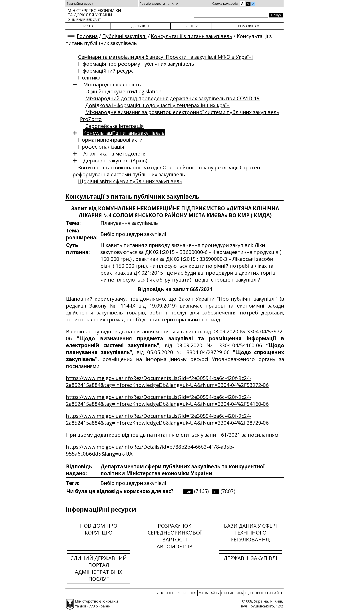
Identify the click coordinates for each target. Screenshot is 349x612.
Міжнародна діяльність (112, 84)
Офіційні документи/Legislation (123, 91)
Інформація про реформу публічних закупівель (136, 63)
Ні (215, 492)
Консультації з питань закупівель (191, 36)
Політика (89, 77)
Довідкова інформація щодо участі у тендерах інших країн (157, 105)
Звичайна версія (80, 3)
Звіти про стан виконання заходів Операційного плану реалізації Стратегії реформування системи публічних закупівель (167, 171)
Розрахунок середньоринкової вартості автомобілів (175, 536)
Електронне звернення (175, 593)
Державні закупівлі (250, 558)
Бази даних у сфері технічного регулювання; (250, 532)
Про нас (88, 26)
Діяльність (140, 26)
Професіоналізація (101, 146)
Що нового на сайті (263, 593)
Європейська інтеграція (114, 125)
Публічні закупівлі (124, 36)
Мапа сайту (208, 593)
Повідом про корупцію (98, 529)
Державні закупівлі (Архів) (115, 160)
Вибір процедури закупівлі (133, 482)
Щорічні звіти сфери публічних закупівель (130, 181)
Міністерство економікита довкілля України (94, 15)
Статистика (232, 593)
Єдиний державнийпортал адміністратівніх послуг (98, 568)
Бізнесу (191, 26)
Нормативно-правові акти (110, 139)
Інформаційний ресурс (106, 70)
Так (188, 492)
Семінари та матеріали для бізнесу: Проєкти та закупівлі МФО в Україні (165, 56)
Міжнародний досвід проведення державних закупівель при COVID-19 (172, 98)
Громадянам (247, 26)
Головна (87, 36)
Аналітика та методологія (115, 153)
